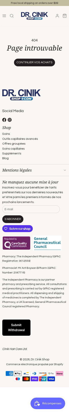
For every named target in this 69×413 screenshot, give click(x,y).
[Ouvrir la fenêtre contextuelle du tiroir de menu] (4, 15)
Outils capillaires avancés (20, 138)
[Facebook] (4, 120)
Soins (6, 133)
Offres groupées (13, 143)
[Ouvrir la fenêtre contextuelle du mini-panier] (64, 15)
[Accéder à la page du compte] (57, 16)
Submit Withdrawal (16, 327)
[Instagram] (10, 120)
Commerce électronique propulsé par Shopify (34, 364)
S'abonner (13, 219)
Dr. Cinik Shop (40, 359)
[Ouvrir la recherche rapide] (11, 15)
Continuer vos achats (34, 62)
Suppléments (11, 153)
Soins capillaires (13, 148)
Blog (5, 158)
